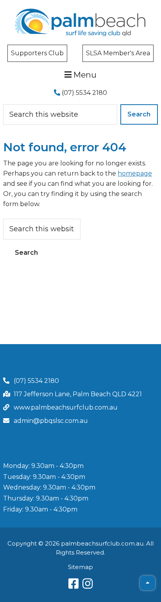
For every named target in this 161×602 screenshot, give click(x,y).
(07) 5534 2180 (83, 92)
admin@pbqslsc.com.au (51, 420)
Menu (84, 75)
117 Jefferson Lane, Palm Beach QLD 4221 (78, 394)
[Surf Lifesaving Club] (80, 11)
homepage (135, 173)
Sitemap (80, 567)
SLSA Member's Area (118, 53)
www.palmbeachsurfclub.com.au (66, 407)
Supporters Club (37, 53)
